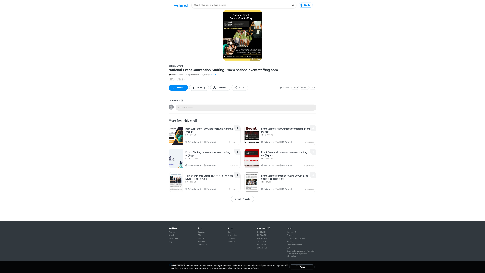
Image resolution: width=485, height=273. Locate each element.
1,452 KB (180, 79)
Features (201, 242)
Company (231, 232)
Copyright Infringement (296, 238)
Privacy (290, 235)
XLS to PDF (261, 242)
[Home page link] (181, 5)
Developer (232, 242)
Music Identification (294, 245)
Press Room (173, 238)
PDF (171, 79)
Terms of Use (292, 232)
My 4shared (196, 75)
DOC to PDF (261, 232)
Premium (172, 232)
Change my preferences (251, 268)
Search (171, 235)
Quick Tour (202, 238)
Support (201, 232)
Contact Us (202, 245)
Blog (170, 242)
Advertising (232, 235)
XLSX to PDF (262, 248)
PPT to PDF (261, 245)
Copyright (231, 238)
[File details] (178, 135)
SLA (288, 248)
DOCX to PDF (262, 238)
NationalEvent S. (178, 75)
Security (290, 242)
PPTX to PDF (262, 235)
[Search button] (293, 5)
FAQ (199, 235)
